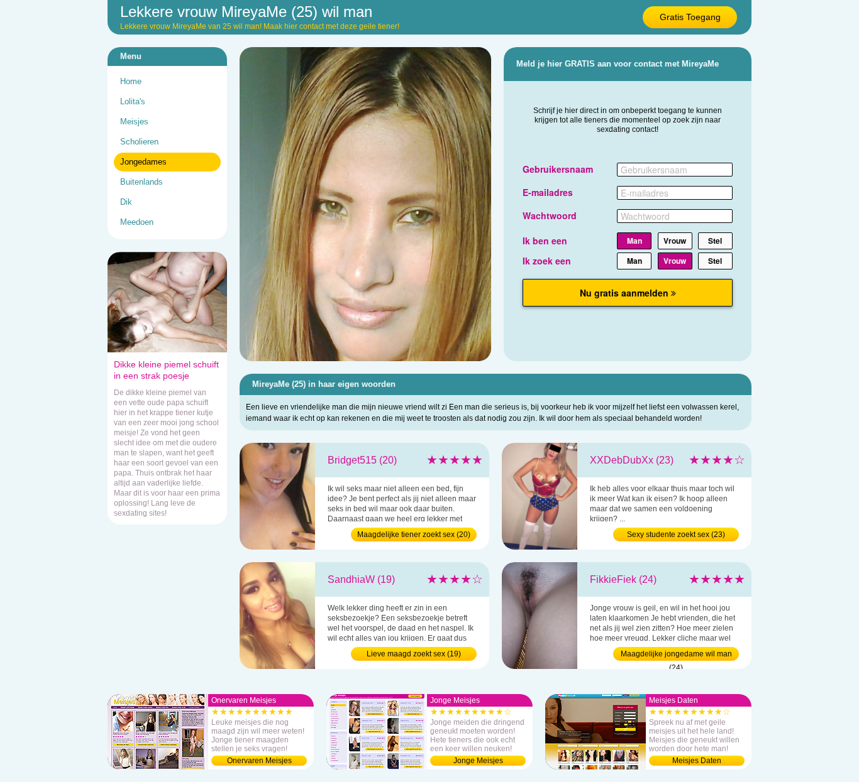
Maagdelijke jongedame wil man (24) (676, 655)
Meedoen (136, 222)
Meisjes (134, 121)
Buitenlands (141, 182)
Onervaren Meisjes (259, 760)
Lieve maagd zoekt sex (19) (414, 653)
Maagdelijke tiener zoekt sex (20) (413, 534)
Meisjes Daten (696, 760)
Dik (126, 202)
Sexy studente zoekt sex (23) (676, 534)
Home (130, 81)
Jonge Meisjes (478, 760)
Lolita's (132, 101)
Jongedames (143, 161)
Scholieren (139, 141)
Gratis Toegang (690, 17)
